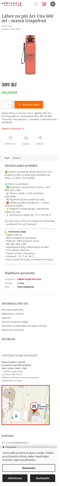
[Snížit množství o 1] (13, 106)
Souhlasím (42, 478)
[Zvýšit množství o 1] (13, 103)
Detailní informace (11, 128)
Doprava (6, 317)
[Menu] (53, 4)
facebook (11, 447)
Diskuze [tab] (16, 157)
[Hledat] (36, 4)
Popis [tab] (7, 157)
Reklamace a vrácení (13, 313)
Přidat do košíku (31, 104)
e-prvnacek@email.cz (17, 442)
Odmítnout (15, 478)
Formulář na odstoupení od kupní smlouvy (24, 325)
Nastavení (28, 468)
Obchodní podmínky (12, 309)
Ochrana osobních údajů (15, 321)
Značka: (11, 29)
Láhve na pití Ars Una (29, 279)
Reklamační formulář (13, 329)
